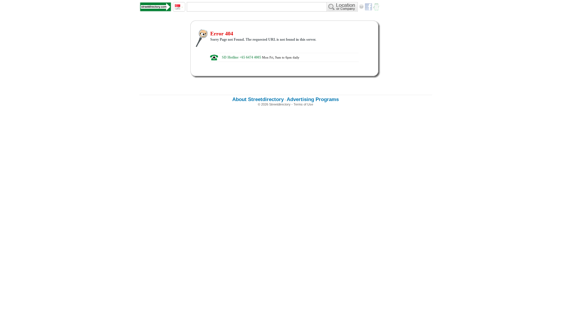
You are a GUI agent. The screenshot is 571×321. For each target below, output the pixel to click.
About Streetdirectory (258, 99)
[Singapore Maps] (155, 7)
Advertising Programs (313, 99)
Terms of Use (303, 104)
